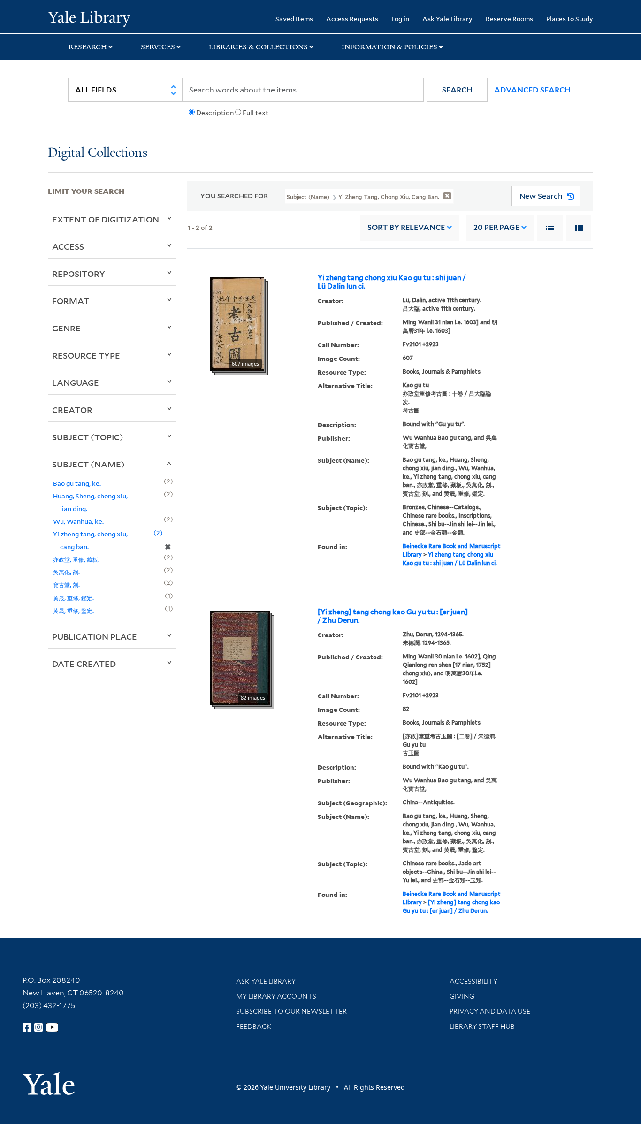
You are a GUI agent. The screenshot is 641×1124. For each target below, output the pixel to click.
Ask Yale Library (447, 18)
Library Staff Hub (482, 1026)
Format (70, 300)
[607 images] (237, 323)
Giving (462, 996)
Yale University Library (89, 18)
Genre (66, 328)
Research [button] (88, 47)
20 (496, 227)
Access (68, 246)
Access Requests (352, 18)
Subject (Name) (88, 464)
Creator (72, 409)
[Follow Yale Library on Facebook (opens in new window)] (27, 1027)
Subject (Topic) (87, 437)
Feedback (253, 1026)
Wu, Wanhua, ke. (78, 521)
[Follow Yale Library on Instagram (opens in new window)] (38, 1027)
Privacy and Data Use (490, 1011)
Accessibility (473, 981)
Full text (255, 112)
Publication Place (94, 636)
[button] (457, 90)
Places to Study (569, 18)
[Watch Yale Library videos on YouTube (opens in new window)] (52, 1027)
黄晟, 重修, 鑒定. (73, 610)
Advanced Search (532, 89)
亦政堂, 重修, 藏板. (76, 559)
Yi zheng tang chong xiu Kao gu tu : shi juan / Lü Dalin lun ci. (392, 282)
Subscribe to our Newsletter (291, 1011)
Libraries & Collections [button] (258, 47)
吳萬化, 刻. (66, 571)
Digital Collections (97, 153)
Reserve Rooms (509, 18)
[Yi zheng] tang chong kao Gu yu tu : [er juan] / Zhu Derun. (393, 616)
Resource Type (86, 355)
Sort (406, 227)
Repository (78, 273)
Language (75, 382)
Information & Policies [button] (389, 47)
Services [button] (158, 47)
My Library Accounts (276, 996)
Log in (400, 18)
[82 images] (240, 657)
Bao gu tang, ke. (77, 483)
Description (215, 112)
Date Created (84, 663)
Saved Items (294, 18)
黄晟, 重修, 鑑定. (73, 597)
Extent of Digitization (105, 219)
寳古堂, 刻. (66, 584)
